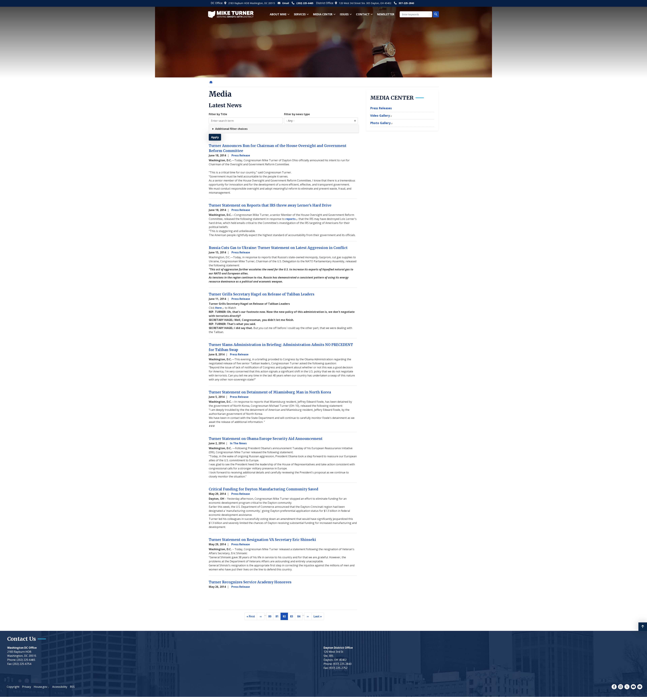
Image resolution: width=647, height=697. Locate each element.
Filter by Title (218, 114)
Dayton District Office (338, 648)
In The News (238, 443)
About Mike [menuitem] (277, 15)
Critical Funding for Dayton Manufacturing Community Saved (263, 489)
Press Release (241, 155)
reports (290, 219)
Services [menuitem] (299, 15)
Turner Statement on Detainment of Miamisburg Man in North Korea (270, 392)
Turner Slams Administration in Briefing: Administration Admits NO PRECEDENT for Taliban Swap (281, 347)
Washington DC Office (22, 648)
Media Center (392, 97)
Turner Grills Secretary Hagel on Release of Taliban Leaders (261, 294)
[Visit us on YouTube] (633, 686)
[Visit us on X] (626, 686)
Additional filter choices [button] (231, 129)
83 (292, 617)
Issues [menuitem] (343, 15)
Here (218, 308)
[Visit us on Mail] (639, 686)
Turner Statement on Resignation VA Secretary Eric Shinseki (262, 540)
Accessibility (59, 687)
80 (270, 617)
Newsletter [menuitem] (385, 14)
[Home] (211, 82)
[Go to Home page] (231, 14)
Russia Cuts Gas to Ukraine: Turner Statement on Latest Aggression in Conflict (278, 248)
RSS (72, 687)
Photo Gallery (380, 123)
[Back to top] (642, 626)
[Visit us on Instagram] (620, 686)
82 (285, 617)
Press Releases (381, 108)
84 (299, 617)
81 (278, 617)
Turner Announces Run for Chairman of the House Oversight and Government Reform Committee (277, 148)
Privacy (26, 687)
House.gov (40, 687)
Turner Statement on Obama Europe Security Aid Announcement (265, 439)
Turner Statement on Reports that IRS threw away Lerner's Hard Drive (270, 205)
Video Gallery (380, 115)
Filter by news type (297, 114)
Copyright (13, 687)
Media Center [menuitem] (321, 15)
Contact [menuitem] (362, 15)
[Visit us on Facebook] (614, 686)
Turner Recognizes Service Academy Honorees (250, 582)
